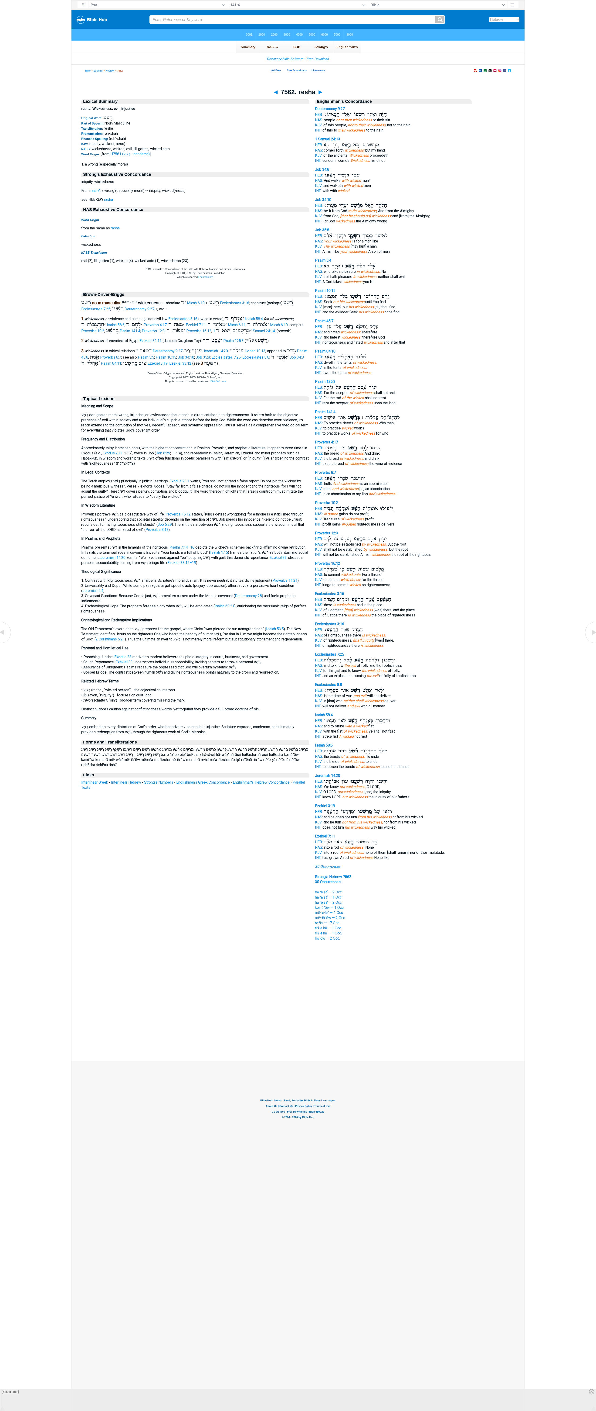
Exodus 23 (123, 657)
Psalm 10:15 (166, 357)
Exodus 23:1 (113, 453)
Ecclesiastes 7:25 (95, 309)
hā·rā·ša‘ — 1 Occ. (328, 897)
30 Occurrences (327, 866)
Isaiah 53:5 (275, 629)
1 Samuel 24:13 (327, 139)
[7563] (590, 643)
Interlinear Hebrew (126, 782)
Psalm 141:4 (130, 331)
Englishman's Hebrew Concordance (261, 782)
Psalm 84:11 (111, 363)
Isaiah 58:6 (116, 325)
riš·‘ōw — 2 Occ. (327, 938)
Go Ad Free (10, 1392)
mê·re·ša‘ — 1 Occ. (329, 912)
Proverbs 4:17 (155, 325)
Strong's (98, 70)
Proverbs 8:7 (110, 357)
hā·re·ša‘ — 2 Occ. (328, 902)
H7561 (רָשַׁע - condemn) (130, 154)
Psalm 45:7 (324, 321)
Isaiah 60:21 (224, 606)
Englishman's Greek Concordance (203, 782)
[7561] (6, 643)
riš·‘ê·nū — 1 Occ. (328, 933)
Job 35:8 (203, 357)
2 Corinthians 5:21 (110, 639)
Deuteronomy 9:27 (139, 309)
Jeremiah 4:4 (92, 590)
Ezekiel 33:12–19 (181, 562)
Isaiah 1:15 (219, 552)
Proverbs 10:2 (92, 331)
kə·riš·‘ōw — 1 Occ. (329, 907)
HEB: (319, 114)
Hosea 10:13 (255, 351)
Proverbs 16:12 (198, 331)
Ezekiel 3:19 (158, 363)
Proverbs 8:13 (157, 529)
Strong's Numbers (158, 782)
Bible (88, 70)
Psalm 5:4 (323, 260)
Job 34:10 (186, 357)
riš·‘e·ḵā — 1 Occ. (328, 928)
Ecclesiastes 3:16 (234, 303)
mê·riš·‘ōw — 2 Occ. (330, 918)
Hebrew (109, 70)
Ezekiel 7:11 (196, 325)
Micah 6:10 (196, 303)
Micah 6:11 (237, 325)
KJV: (318, 125)
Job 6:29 (163, 453)
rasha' (95, 190)
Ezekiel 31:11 (150, 341)
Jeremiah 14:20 (215, 351)
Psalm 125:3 (233, 341)
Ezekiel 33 (278, 557)
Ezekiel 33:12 (180, 363)
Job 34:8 (297, 357)
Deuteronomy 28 (248, 596)
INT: (318, 130)
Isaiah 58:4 (254, 319)
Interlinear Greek (94, 782)
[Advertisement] (298, 1033)
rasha (115, 228)
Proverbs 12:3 (153, 331)
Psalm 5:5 (146, 357)
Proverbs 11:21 (285, 580)
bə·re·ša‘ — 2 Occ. (328, 892)
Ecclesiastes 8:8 (255, 357)
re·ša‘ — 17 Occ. (327, 923)
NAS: (319, 120)
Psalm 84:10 (325, 351)
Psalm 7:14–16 (181, 547)
